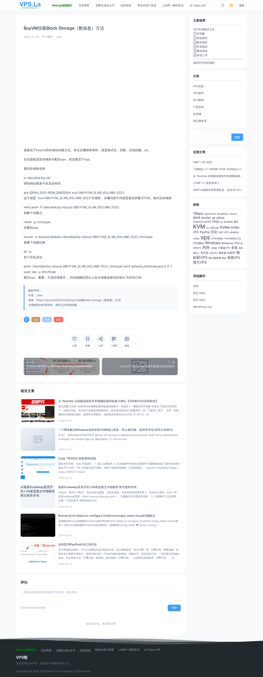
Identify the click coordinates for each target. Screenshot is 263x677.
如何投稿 (126, 5)
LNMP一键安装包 (173, 5)
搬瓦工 (196, 253)
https (216, 221)
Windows (212, 243)
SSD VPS (223, 232)
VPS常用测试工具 (232, 238)
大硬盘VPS (224, 247)
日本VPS (213, 253)
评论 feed (199, 299)
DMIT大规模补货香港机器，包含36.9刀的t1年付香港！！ (218, 189)
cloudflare (222, 213)
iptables (228, 221)
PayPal (205, 232)
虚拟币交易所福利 (204, 62)
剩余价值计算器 (146, 5)
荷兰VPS (200, 262)
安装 (234, 248)
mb (207, 228)
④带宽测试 (200, 46)
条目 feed (199, 293)
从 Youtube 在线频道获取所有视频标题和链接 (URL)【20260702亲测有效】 (218, 176)
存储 (46, 319)
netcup (214, 227)
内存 (206, 247)
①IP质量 (199, 33)
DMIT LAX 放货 (202, 162)
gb (213, 217)
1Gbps (198, 213)
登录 (241, 5)
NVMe (225, 227)
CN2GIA (233, 214)
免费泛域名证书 (104, 5)
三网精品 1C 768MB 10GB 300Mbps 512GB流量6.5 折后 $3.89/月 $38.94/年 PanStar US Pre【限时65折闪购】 (218, 169)
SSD (214, 232)
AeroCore (54, 671)
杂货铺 (197, 113)
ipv (236, 221)
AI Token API (198, 5)
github (220, 217)
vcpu (196, 238)
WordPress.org (202, 306)
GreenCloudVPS (202, 221)
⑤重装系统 (200, 51)
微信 (241, 248)
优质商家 (84, 5)
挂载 (58, 319)
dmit (196, 217)
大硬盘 (214, 248)
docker (206, 218)
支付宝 (204, 252)
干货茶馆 (198, 107)
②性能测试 (200, 38)
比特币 (231, 252)
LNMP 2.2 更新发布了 (206, 182)
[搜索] (222, 5)
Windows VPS (230, 243)
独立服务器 (200, 120)
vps (36, 319)
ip (222, 221)
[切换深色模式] (231, 5)
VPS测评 (198, 93)
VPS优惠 (198, 86)
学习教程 (47, 36)
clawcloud (210, 213)
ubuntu (234, 232)
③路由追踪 (200, 42)
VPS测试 (198, 243)
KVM (199, 226)
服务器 (222, 252)
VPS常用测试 (217, 238)
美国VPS (233, 258)
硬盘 (224, 258)
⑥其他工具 (200, 55)
